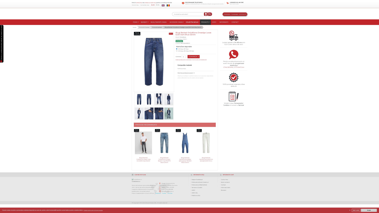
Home (134, 27)
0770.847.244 (239, 67)
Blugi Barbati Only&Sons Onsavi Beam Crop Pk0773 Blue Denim (164, 159)
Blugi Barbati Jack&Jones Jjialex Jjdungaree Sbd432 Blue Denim (185, 159)
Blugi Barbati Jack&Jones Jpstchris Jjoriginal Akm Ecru (206, 159)
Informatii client (225, 187)
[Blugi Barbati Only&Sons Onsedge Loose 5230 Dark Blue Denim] (139, 99)
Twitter (164, 193)
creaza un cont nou (150, 2)
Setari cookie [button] (356, 210)
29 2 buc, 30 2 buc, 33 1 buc (186, 51)
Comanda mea (144, 5)
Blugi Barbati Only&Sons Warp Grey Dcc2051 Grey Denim (143, 159)
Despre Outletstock (197, 179)
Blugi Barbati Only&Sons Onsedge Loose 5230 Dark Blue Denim (183, 27)
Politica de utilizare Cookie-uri (200, 182)
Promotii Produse (144, 27)
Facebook (158, 193)
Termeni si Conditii (197, 187)
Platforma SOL (196, 195)
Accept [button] (369, 210)
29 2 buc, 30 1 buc (183, 49)
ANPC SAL (195, 193)
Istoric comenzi (225, 182)
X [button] (349, 210)
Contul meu (135, 5)
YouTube (169, 193)
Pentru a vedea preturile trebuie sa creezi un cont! (1, 42)
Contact (223, 185)
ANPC (193, 190)
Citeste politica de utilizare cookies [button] (93, 210)
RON (157, 5)
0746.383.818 (228, 67)
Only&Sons (183, 37)
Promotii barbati (157, 27)
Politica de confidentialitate (199, 185)
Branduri (223, 190)
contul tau (139, 2)
